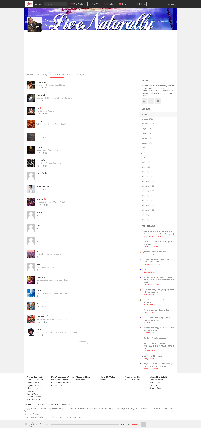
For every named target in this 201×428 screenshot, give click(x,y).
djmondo (40, 277)
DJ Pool (142, 4)
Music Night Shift (133, 408)
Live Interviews (57, 385)
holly (38, 290)
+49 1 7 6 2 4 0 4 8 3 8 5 (36, 379)
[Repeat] (40, 424)
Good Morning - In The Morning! (112, 408)
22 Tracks (31, 74)
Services (40, 404)
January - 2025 (147, 119)
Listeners (38, 4)
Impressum (53, 408)
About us (27, 404)
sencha (39, 212)
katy (38, 238)
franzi (39, 264)
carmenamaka (42, 186)
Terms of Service (40, 408)
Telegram (30, 391)
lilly (38, 134)
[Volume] (135, 424)
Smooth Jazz (155, 382)
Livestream (126, 4)
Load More (81, 341)
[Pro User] (40, 108)
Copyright (28, 408)
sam (38, 251)
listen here (80, 379)
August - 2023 (147, 128)
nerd (38, 329)
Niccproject (79, 417)
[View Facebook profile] (151, 101)
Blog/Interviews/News (36, 385)
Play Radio (78, 4)
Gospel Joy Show (34, 396)
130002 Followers (57, 74)
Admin (26, 411)
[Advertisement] (100, 53)
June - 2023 (146, 147)
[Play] (31, 424)
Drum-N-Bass (155, 388)
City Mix (109, 4)
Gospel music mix (132, 379)
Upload (171, 4)
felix (38, 303)
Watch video (105, 379)
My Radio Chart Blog (59, 379)
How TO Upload (33, 394)
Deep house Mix (156, 379)
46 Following (42, 74)
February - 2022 (148, 171)
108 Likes (70, 74)
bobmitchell (42, 95)
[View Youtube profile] (158, 101)
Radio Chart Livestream (87, 408)
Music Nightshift (33, 399)
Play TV (94, 4)
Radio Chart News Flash (61, 382)
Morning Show (33, 382)
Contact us (53, 404)
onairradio (41, 316)
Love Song (154, 385)
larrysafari (41, 160)
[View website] (144, 101)
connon (39, 199)
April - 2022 (146, 162)
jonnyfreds (41, 173)
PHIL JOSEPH (53, 20)
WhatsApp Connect (35, 388)
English (36, 414)
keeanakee (41, 82)
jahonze (40, 147)
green (39, 121)
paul (38, 225)
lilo (37, 108)
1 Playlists (81, 74)
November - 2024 (148, 123)
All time (144, 114)
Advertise (66, 404)
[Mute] (129, 424)
